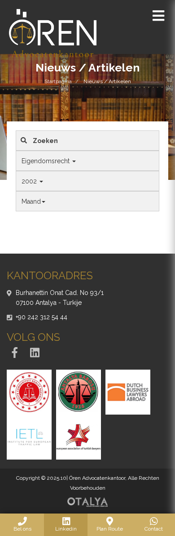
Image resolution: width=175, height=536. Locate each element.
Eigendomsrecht (46, 161)
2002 (30, 181)
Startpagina (58, 81)
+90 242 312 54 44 (41, 317)
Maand (31, 201)
